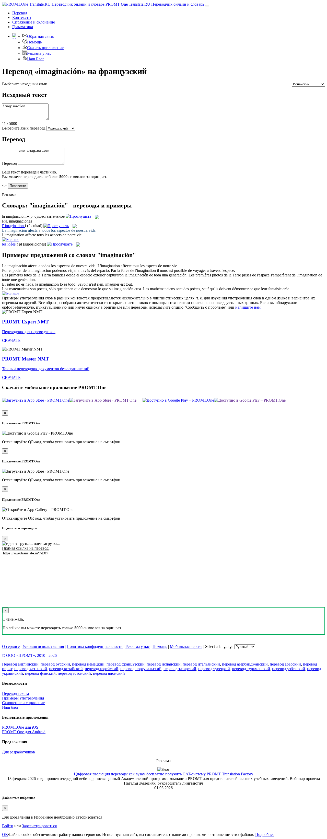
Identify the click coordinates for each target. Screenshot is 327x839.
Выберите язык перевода (23, 128)
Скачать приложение (45, 47)
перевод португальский (140, 669)
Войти (7, 826)
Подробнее (264, 834)
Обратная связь (40, 36)
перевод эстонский (74, 673)
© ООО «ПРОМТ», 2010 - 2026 (29, 655)
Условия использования (43, 646)
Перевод (19, 13)
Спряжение (33, 22)
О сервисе (11, 646)
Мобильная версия (186, 646)
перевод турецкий (214, 669)
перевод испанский (164, 664)
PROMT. (154, 4)
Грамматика (22, 27)
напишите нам (248, 307)
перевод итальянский (201, 664)
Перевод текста (15, 693)
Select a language (219, 646)
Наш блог (10, 707)
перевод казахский (30, 669)
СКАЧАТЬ (11, 340)
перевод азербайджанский (245, 664)
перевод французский (126, 664)
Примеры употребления (23, 698)
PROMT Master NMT (25, 359)
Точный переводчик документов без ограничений (45, 369)
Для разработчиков (18, 752)
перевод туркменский (251, 669)
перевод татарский (180, 669)
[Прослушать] (78, 216)
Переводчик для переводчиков (28, 332)
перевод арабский (285, 664)
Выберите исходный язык (24, 84)
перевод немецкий (88, 664)
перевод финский (40, 673)
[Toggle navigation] (207, 5)
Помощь (34, 42)
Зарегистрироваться (39, 826)
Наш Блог (35, 59)
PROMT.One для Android (23, 732)
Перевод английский (20, 664)
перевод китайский (66, 669)
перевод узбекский (288, 669)
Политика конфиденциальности (95, 646)
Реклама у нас (39, 53)
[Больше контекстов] (10, 239)
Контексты (21, 17)
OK (5, 834)
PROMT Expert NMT (25, 321)
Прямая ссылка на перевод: (26, 548)
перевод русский (55, 664)
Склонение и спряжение (23, 703)
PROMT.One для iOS (20, 727)
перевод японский (109, 673)
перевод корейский (101, 669)
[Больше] (10, 293)
